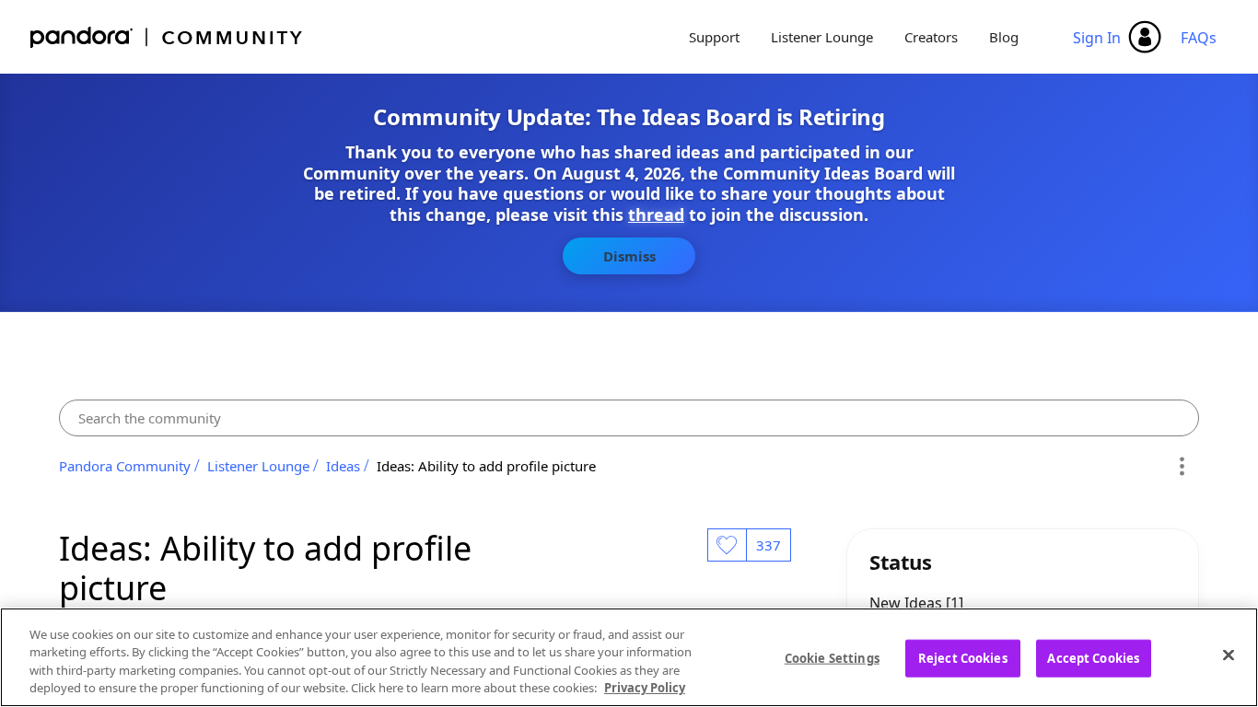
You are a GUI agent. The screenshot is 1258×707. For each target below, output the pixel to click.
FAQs (1199, 38)
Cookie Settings (832, 658)
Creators (931, 37)
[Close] (1228, 654)
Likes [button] (726, 545)
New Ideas (907, 603)
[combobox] (629, 418)
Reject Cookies (963, 658)
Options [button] (1182, 465)
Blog (1004, 37)
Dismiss (629, 256)
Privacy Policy (644, 687)
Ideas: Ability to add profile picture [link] (486, 466)
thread (656, 214)
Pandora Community (167, 37)
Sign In (1097, 38)
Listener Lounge (822, 37)
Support (714, 37)
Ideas (343, 466)
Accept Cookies (1093, 658)
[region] (629, 657)
